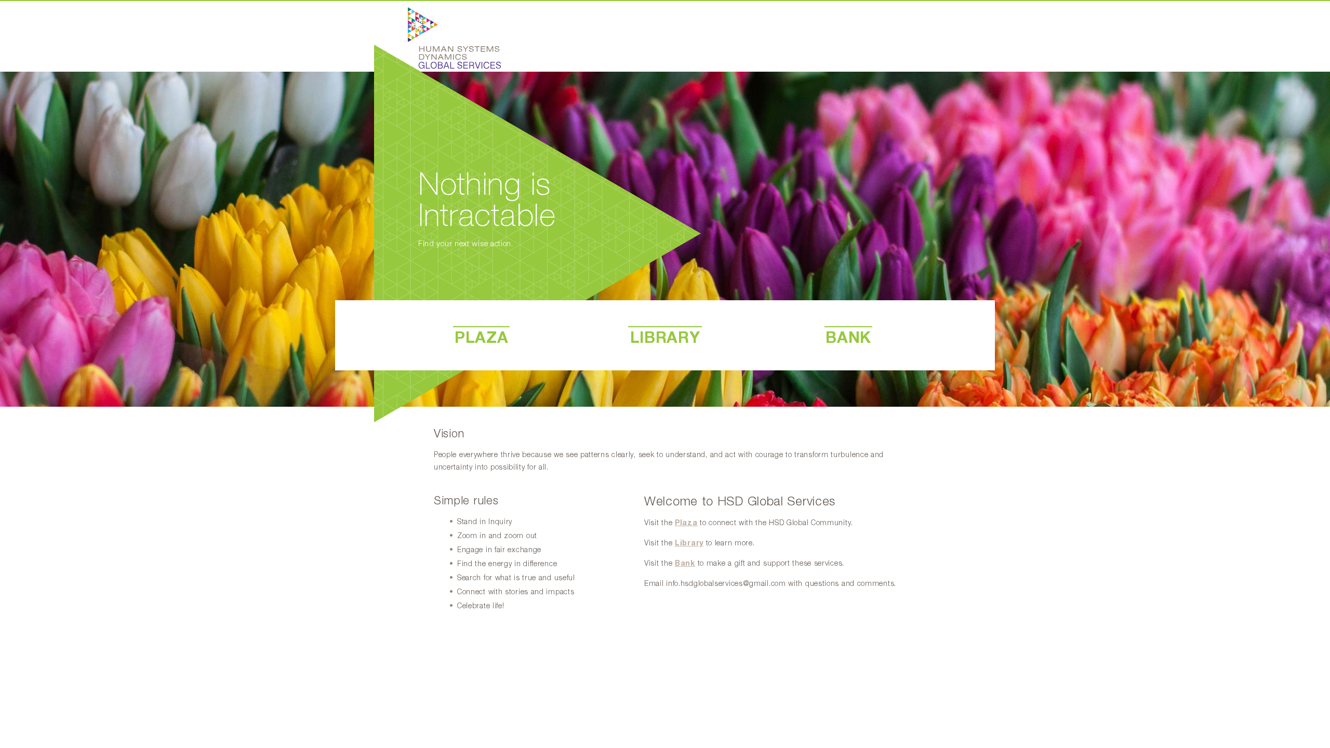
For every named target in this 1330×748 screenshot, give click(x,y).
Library (689, 543)
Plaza (686, 523)
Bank (685, 563)
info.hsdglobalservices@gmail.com (726, 583)
